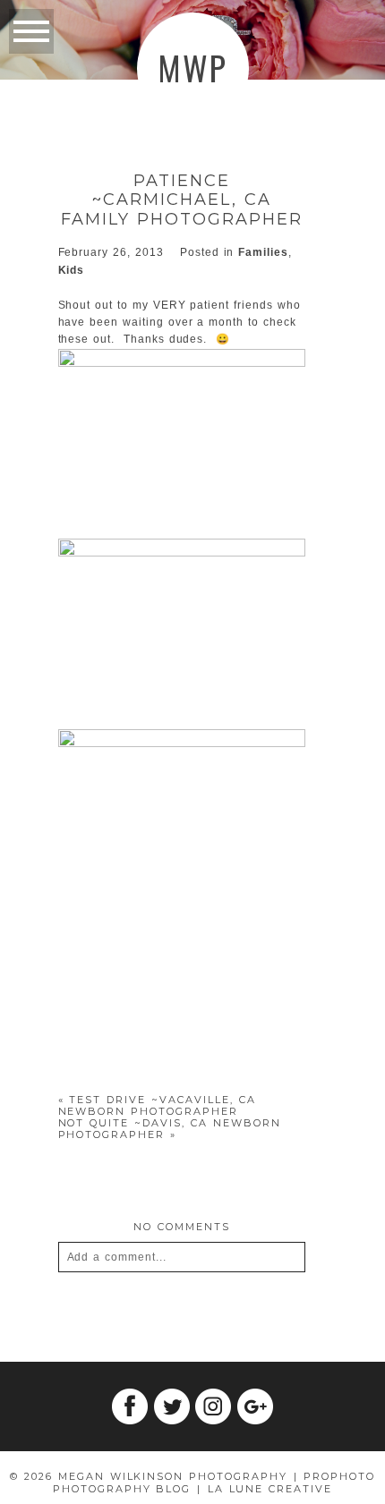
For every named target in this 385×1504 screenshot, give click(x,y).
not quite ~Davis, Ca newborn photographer (169, 1129)
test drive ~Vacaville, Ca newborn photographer (157, 1105)
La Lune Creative (270, 1489)
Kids (71, 270)
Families (263, 252)
